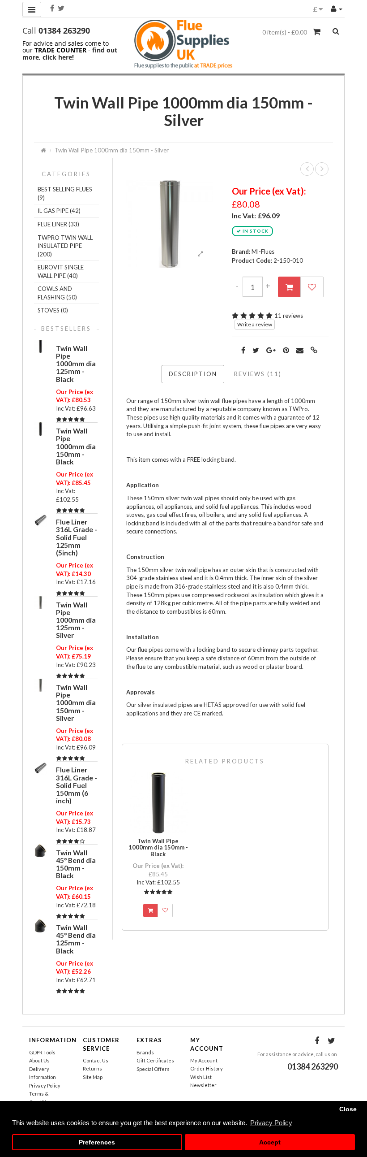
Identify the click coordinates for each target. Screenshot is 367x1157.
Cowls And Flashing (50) (57, 293)
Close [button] (348, 1109)
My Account (204, 1060)
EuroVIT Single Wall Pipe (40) (61, 271)
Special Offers (153, 1069)
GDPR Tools (42, 1052)
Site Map (92, 1077)
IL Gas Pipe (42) (59, 210)
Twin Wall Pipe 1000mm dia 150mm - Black (76, 446)
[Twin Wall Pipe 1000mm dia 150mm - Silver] (169, 223)
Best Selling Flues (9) (65, 193)
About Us (39, 1060)
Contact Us (95, 1060)
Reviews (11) (258, 373)
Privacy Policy (44, 1085)
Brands (145, 1052)
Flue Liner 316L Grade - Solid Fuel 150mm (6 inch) (76, 785)
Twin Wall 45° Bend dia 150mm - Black (76, 864)
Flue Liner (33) (58, 224)
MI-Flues (263, 251)
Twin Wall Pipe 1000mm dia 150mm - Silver (112, 150)
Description (193, 373)
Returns (92, 1068)
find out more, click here (69, 53)
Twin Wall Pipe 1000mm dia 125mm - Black (76, 363)
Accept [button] (270, 1142)
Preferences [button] (97, 1142)
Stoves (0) (53, 310)
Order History (206, 1068)
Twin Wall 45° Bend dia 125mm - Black (76, 938)
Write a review (254, 324)
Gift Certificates (155, 1060)
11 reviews (288, 315)
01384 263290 (64, 30)
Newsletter (203, 1085)
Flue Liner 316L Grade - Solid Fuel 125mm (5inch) (76, 537)
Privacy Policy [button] (271, 1123)
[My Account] (336, 8)
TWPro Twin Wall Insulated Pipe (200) (65, 246)
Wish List (201, 1077)
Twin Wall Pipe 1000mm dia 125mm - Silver (76, 620)
